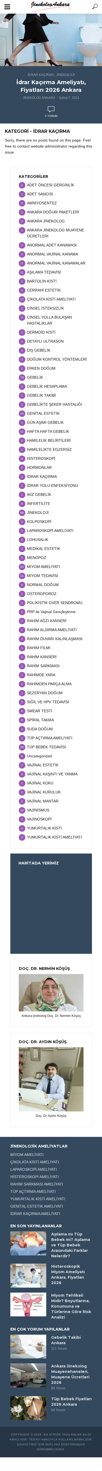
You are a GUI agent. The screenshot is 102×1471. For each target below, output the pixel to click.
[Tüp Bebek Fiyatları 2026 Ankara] (28, 1408)
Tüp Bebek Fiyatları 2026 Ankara (71, 1401)
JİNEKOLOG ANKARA (39, 98)
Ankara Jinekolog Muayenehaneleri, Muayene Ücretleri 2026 (70, 1374)
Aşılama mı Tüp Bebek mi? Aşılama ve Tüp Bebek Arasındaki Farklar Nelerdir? (70, 1245)
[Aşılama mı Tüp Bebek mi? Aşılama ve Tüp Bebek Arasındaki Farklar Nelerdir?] (28, 1243)
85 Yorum (58, 1388)
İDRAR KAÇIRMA (41, 75)
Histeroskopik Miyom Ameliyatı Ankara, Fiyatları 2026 (68, 1274)
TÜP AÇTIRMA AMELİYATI (33, 1191)
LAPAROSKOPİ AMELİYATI (33, 1169)
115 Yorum (59, 1349)
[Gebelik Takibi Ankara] (28, 1347)
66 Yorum (58, 1410)
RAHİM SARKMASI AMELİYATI (36, 1184)
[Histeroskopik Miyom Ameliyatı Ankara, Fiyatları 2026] (28, 1276)
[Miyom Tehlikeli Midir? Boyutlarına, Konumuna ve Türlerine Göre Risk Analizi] (28, 1305)
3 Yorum (51, 115)
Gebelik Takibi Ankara (66, 1340)
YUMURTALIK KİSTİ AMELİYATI (37, 1199)
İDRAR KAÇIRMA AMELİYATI (35, 1213)
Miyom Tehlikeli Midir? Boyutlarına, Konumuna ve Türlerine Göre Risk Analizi (71, 1306)
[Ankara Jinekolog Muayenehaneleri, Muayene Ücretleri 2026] (28, 1375)
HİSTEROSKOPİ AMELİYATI (34, 1177)
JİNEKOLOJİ (65, 75)
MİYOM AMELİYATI (27, 1154)
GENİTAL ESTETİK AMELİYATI (36, 1206)
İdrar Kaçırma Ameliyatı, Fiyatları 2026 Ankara (51, 86)
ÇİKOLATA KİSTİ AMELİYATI (34, 1162)
